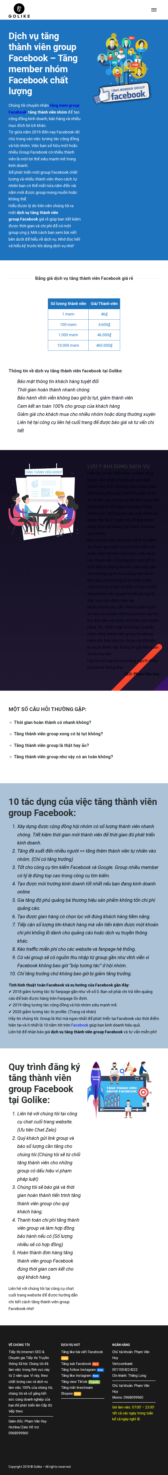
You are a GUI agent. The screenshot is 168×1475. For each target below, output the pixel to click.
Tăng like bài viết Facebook (82, 1352)
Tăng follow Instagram (78, 1370)
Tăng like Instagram (76, 1375)
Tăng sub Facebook (76, 1364)
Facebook (79, 1025)
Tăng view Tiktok (74, 1382)
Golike (115, 370)
